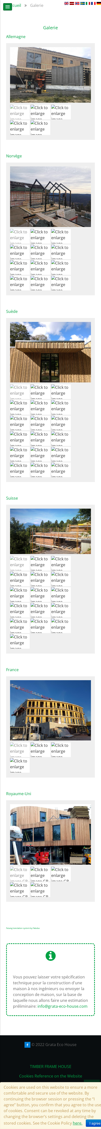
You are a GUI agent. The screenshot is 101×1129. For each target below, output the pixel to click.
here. (77, 1123)
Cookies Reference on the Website (50, 1076)
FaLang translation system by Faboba (22, 928)
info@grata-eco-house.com (63, 1006)
